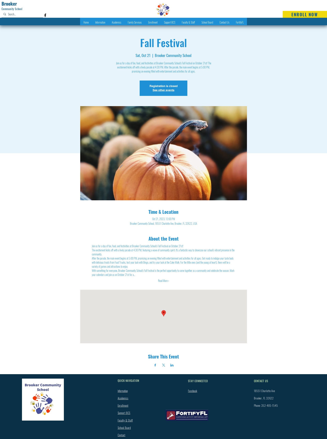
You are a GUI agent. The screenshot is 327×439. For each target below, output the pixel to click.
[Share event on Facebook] (155, 365)
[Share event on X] (163, 365)
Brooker (9, 3)
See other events (163, 90)
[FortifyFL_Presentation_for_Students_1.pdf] (187, 416)
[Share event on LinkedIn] (172, 365)
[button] (100, 22)
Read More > (163, 281)
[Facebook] (45, 15)
